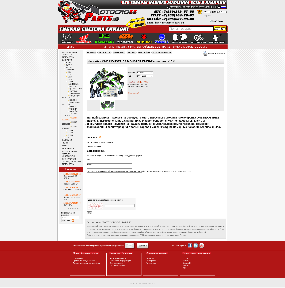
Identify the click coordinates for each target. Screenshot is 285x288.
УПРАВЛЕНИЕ (74, 93)
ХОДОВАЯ (73, 91)
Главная (91, 52)
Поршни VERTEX (71, 184)
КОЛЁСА (72, 106)
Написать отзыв (94, 146)
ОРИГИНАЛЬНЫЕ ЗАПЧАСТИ (69, 53)
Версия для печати (216, 53)
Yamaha (186, 266)
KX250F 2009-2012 (69, 123)
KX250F (70, 82)
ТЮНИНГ (73, 109)
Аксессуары (151, 263)
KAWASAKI (70, 70)
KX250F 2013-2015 (69, 127)
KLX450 (70, 135)
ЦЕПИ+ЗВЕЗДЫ (75, 89)
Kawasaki (187, 263)
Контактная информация (120, 261)
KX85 (69, 74)
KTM (67, 137)
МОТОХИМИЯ (68, 148)
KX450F (70, 130)
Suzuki (185, 261)
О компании (78, 258)
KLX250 (70, 133)
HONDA (69, 62)
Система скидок (116, 263)
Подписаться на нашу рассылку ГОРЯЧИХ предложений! (98, 246)
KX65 (69, 72)
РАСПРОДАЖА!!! (69, 159)
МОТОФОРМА (68, 57)
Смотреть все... (74, 209)
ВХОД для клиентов (118, 258)
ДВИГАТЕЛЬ (74, 84)
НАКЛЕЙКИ (73, 111)
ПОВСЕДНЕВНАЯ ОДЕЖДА (69, 152)
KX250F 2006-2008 (69, 119)
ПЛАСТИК (73, 100)
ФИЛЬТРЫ (73, 86)
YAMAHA (69, 65)
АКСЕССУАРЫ (68, 156)
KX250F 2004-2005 (69, 115)
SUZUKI (69, 67)
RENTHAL (68, 205)
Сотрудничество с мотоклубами (86, 263)
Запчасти (150, 258)
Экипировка (151, 261)
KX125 (70, 77)
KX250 (70, 79)
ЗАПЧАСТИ (67, 60)
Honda (185, 258)
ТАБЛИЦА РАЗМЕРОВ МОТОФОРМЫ (71, 163)
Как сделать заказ (117, 266)
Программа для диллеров (84, 261)
